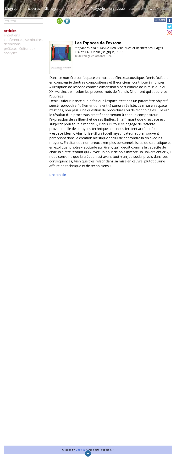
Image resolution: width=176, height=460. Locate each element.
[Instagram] (169, 32)
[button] (137, 8)
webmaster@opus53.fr (101, 449)
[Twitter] (169, 26)
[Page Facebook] (169, 20)
